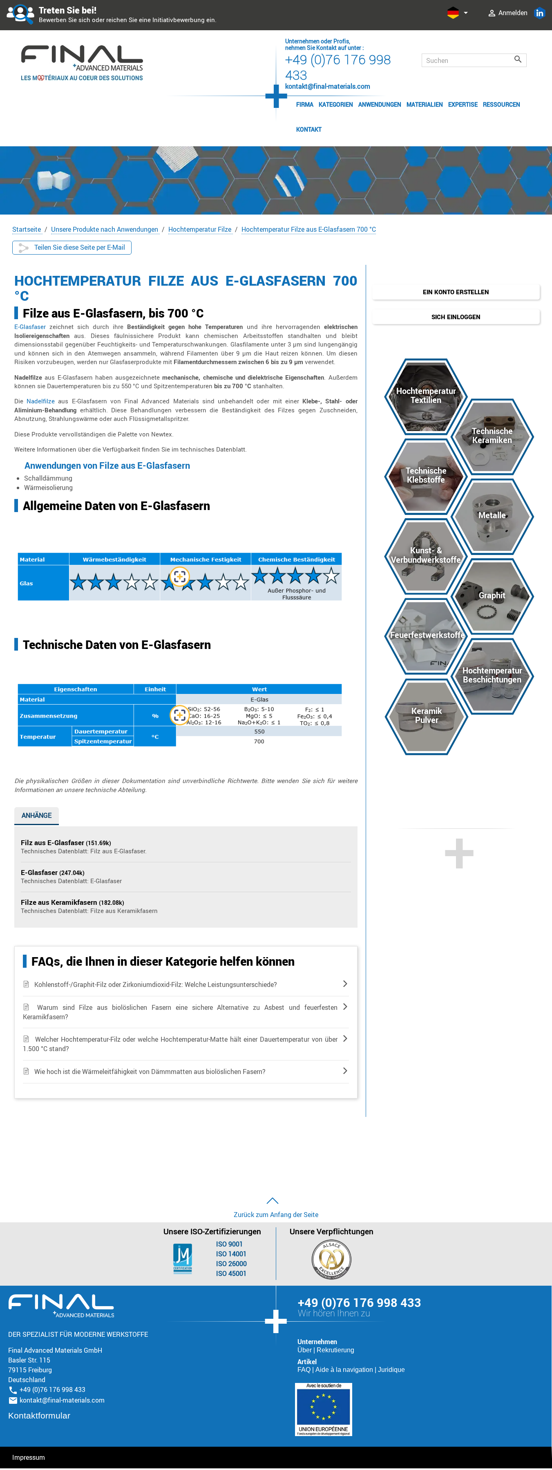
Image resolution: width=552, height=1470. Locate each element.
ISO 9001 (229, 1244)
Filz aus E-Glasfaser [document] (53, 842)
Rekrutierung (335, 1350)
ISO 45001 (231, 1273)
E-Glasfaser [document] (40, 872)
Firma (304, 104)
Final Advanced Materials (61, 1306)
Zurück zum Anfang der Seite (276, 1214)
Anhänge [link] (36, 815)
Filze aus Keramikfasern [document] (60, 902)
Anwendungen (379, 104)
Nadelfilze (41, 401)
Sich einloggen (455, 317)
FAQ (304, 1369)
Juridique (391, 1369)
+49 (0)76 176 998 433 (338, 66)
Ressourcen (501, 104)
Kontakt (309, 129)
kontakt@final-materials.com (62, 1400)
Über (305, 1350)
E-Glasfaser (30, 326)
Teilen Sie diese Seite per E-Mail (79, 247)
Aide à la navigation (345, 1369)
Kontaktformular (39, 1415)
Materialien (425, 104)
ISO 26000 (231, 1263)
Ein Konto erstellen (456, 292)
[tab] (36, 817)
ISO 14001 (231, 1253)
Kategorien (336, 104)
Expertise (463, 104)
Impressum (28, 1457)
